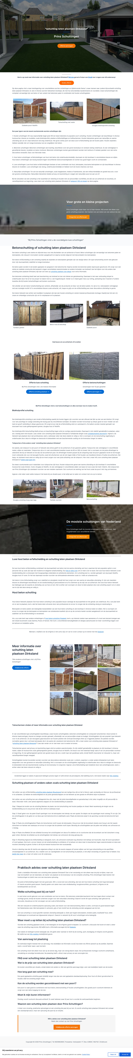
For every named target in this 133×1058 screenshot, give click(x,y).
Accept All (125, 1054)
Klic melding (114, 776)
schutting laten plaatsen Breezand (24, 743)
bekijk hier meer (17, 854)
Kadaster (101, 632)
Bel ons (71, 77)
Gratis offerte (66, 83)
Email (90, 77)
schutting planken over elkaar (61, 271)
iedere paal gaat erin (28, 460)
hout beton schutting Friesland (55, 618)
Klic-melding (34, 934)
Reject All (113, 1054)
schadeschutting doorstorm (97, 433)
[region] (66, 1053)
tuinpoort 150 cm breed (79, 181)
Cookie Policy (86, 1054)
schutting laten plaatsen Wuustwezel (48, 792)
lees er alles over (72, 571)
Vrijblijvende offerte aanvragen (67, 1027)
